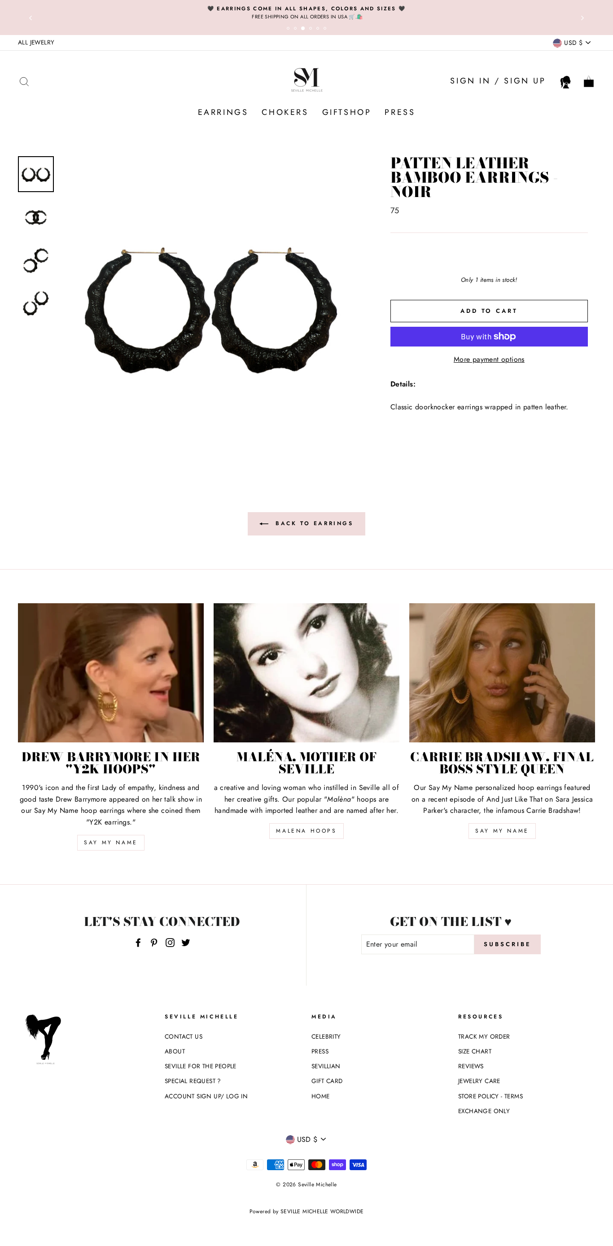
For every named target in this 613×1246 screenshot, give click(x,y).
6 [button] (326, 29)
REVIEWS (471, 1066)
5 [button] (319, 29)
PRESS (400, 112)
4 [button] (312, 29)
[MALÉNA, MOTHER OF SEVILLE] (306, 672)
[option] (306, 12)
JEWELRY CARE (479, 1080)
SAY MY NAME (111, 842)
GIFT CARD (327, 1080)
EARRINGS (223, 112)
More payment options (489, 359)
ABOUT (175, 1051)
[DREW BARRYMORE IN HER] (111, 672)
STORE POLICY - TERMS (490, 1096)
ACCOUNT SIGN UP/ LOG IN (206, 1096)
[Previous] (30, 17)
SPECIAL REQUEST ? (193, 1080)
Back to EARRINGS (312, 523)
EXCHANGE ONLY (484, 1110)
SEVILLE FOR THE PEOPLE (200, 1066)
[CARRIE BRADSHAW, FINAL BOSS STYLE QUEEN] (502, 672)
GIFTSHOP (347, 112)
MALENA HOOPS (306, 831)
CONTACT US (183, 1036)
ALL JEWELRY (36, 42)
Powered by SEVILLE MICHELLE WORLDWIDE (307, 1211)
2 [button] (296, 29)
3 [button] (304, 30)
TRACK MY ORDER (484, 1036)
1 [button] (289, 29)
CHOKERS (285, 112)
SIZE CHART (474, 1051)
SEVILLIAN (326, 1066)
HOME (320, 1096)
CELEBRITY (326, 1036)
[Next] (582, 17)
